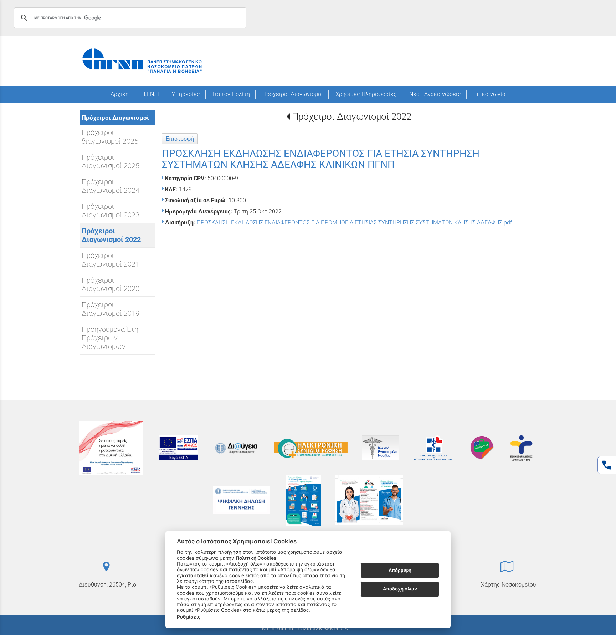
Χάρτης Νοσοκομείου (508, 584)
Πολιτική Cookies (256, 558)
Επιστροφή (180, 138)
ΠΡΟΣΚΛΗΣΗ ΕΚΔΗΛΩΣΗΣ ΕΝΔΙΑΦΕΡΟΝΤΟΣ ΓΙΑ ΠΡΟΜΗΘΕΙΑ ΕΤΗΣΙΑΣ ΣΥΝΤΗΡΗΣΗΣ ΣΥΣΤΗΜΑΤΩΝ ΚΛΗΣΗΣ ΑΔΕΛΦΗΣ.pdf (354, 222)
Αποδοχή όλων (400, 589)
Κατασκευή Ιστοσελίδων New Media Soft (308, 628)
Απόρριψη (400, 570)
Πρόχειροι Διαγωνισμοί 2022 (351, 116)
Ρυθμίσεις (189, 617)
